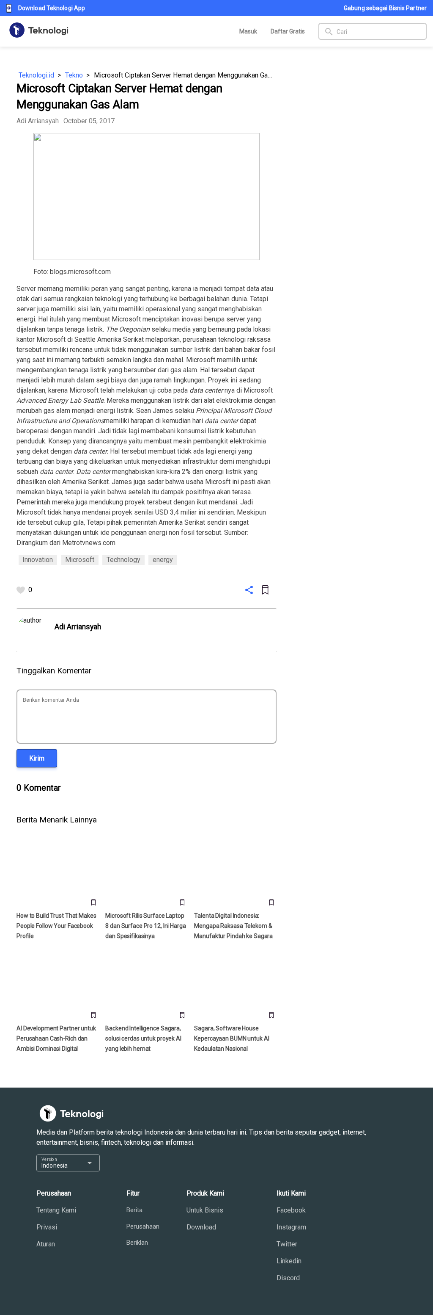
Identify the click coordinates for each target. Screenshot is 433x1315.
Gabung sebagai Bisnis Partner (385, 8)
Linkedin (289, 1261)
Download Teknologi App (51, 8)
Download (201, 1227)
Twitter (287, 1244)
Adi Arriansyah (37, 121)
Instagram (291, 1227)
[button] (36, 758)
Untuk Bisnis (204, 1210)
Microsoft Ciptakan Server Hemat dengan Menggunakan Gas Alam (185, 75)
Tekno (74, 75)
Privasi (46, 1227)
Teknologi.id (36, 75)
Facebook (291, 1210)
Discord (288, 1278)
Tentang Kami (56, 1210)
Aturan (45, 1244)
